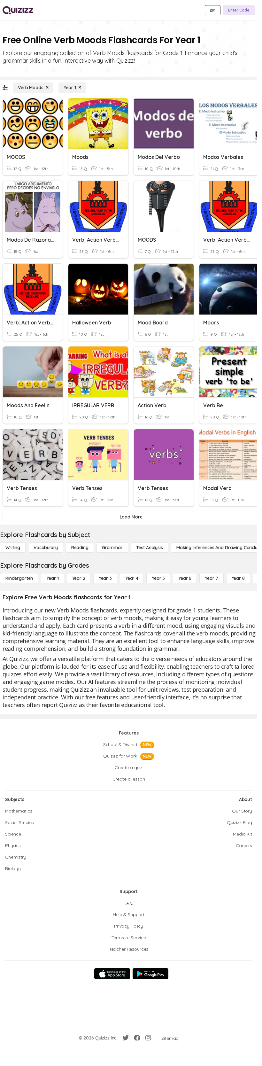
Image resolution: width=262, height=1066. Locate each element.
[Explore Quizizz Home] (18, 10)
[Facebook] (137, 1038)
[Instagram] (148, 1038)
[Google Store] (150, 973)
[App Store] (112, 973)
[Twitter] (125, 1038)
